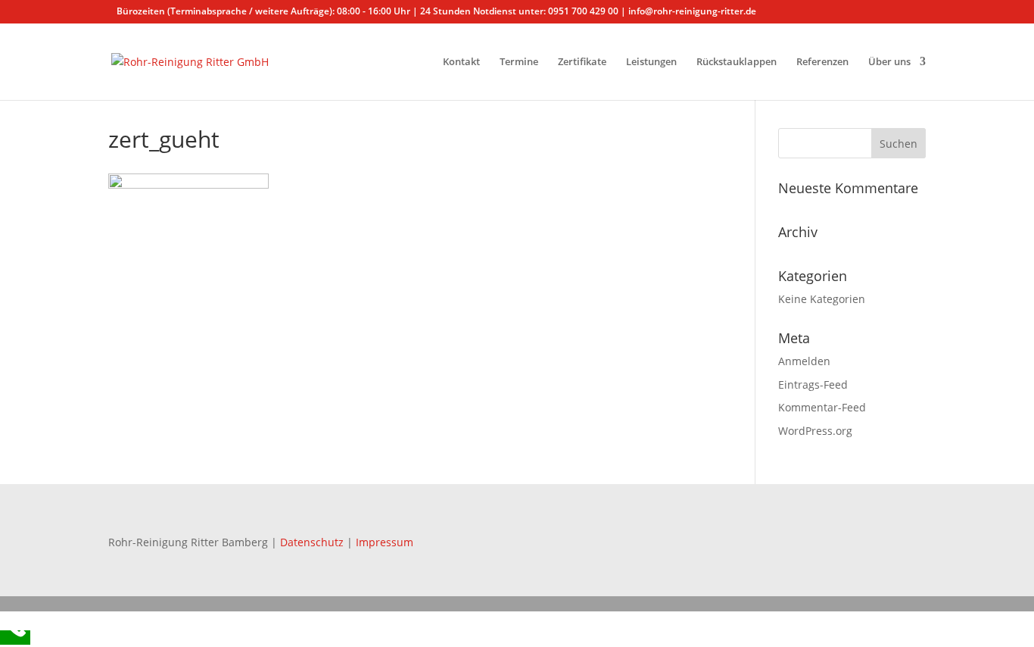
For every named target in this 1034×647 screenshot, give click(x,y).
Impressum (384, 542)
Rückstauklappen (736, 62)
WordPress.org (815, 431)
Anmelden (804, 361)
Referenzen (822, 62)
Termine (519, 62)
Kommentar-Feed (822, 407)
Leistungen (651, 62)
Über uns (889, 62)
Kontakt (461, 62)
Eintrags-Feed (813, 384)
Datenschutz (313, 542)
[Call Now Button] (15, 637)
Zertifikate (582, 62)
